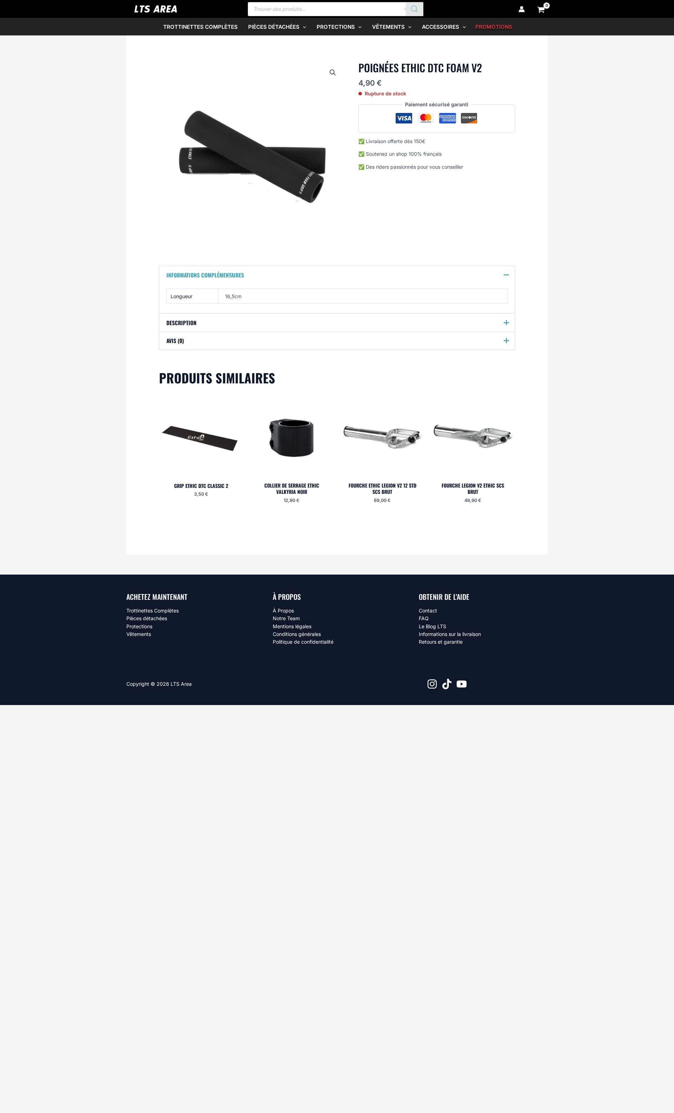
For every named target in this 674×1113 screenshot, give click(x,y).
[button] (302, 26)
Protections (139, 626)
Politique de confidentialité (303, 642)
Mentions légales (292, 626)
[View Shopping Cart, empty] (541, 9)
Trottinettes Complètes (152, 611)
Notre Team (286, 618)
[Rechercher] (414, 9)
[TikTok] (447, 684)
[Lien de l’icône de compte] (521, 9)
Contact (428, 611)
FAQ (424, 618)
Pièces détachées (146, 618)
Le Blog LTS (432, 626)
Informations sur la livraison (450, 634)
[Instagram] (432, 684)
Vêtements (138, 634)
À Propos (283, 611)
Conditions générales (297, 634)
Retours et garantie (441, 642)
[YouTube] (461, 684)
